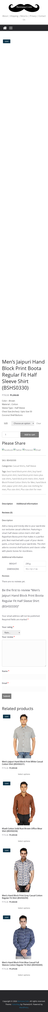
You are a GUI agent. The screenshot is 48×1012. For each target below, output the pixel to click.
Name (5, 671)
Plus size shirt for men (31, 489)
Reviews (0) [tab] (7, 512)
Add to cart (29, 434)
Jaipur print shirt (15, 486)
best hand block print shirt (19, 471)
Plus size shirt (13, 489)
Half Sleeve (31, 466)
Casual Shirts (19, 466)
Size (6, 423)
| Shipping (13, 16)
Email (5, 683)
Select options (24, 774)
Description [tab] (7, 503)
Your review (8, 637)
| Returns (23, 16)
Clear (38, 423)
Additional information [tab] (27, 503)
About (5, 16)
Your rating (8, 627)
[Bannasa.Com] (5, 28)
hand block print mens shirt (25, 478)
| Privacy (32, 16)
